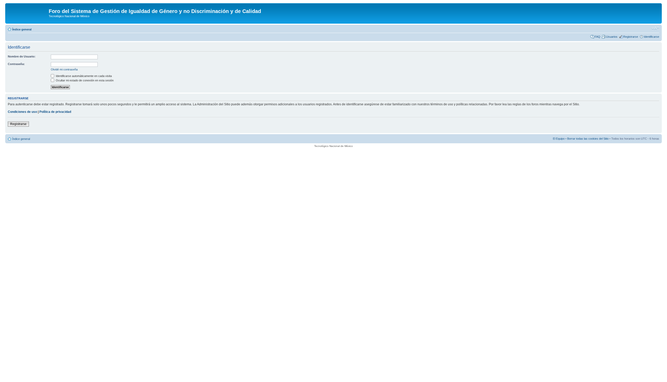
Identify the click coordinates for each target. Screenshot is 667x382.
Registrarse (630, 36)
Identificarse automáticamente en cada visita (83, 75)
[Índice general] (28, 12)
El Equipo (559, 138)
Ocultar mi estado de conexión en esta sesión (84, 80)
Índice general (22, 29)
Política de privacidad (55, 112)
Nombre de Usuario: (21, 56)
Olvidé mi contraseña (64, 69)
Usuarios (611, 36)
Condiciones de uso (22, 112)
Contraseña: (16, 64)
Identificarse (651, 36)
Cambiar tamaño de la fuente (655, 28)
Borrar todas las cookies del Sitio (588, 138)
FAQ (597, 36)
